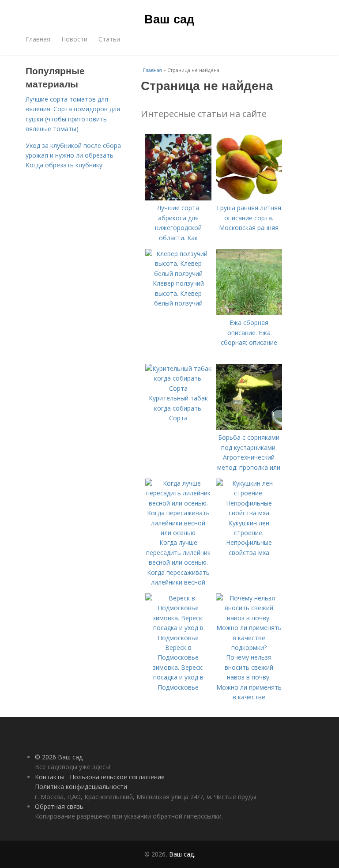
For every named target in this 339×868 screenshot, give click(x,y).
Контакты (49, 777)
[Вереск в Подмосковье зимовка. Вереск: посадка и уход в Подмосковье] (178, 638)
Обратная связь (59, 806)
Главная (38, 39)
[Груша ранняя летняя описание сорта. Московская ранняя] (249, 198)
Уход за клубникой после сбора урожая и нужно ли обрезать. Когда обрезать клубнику (73, 155)
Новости (74, 39)
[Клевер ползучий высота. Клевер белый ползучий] (178, 273)
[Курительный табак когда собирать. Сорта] (178, 388)
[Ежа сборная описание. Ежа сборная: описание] (249, 313)
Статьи (109, 39)
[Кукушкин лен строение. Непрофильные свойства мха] (249, 513)
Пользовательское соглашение (117, 777)
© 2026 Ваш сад (59, 757)
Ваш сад (169, 18)
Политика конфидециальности (81, 786)
